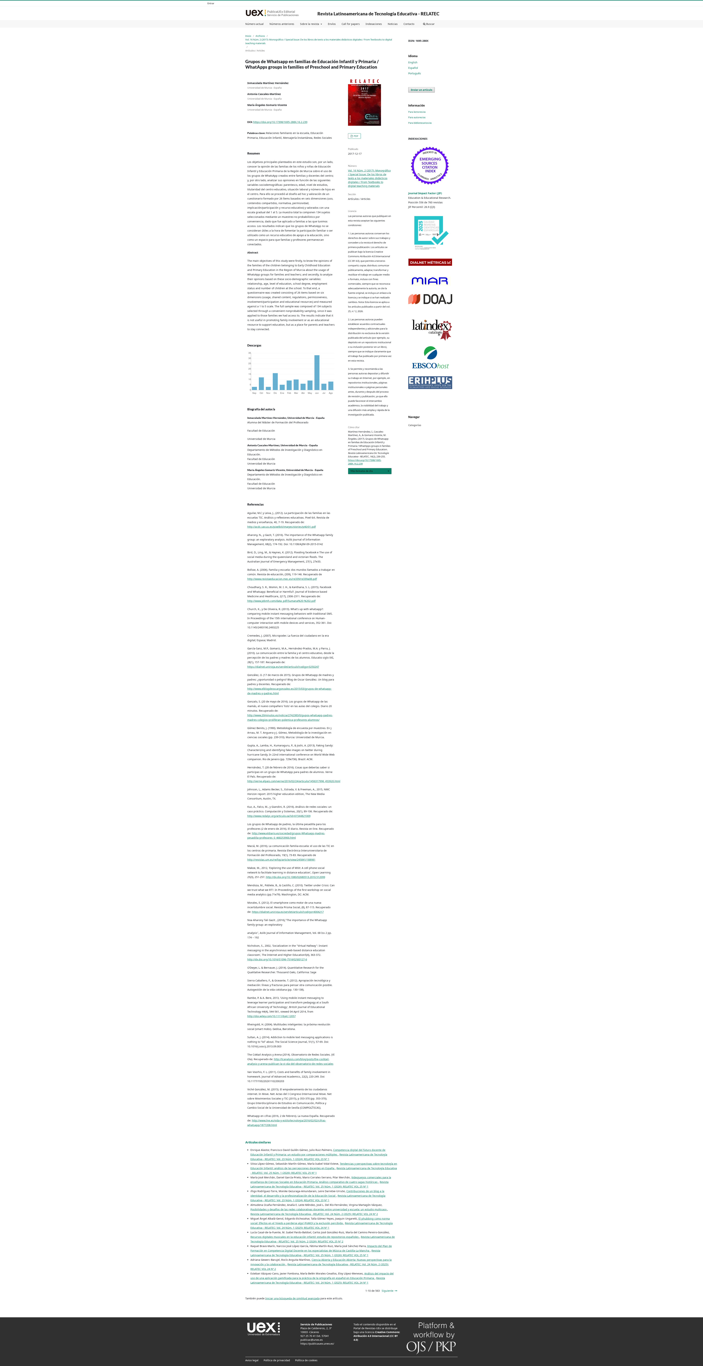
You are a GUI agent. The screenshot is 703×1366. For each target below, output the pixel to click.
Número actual (254, 24)
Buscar (430, 24)
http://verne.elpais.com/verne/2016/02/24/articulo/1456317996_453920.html (293, 781)
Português (414, 73)
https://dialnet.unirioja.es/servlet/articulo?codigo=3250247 (283, 666)
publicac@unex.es (311, 1339)
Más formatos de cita (362, 470)
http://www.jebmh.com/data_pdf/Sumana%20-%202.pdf (281, 601)
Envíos (332, 24)
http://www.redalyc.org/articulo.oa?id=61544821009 (278, 816)
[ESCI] (430, 165)
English (412, 62)
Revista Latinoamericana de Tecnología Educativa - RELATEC (378, 13)
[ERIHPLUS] (430, 382)
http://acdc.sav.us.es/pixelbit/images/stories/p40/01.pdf (281, 526)
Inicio (248, 36)
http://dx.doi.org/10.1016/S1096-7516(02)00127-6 (277, 959)
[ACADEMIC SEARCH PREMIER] (430, 357)
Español (413, 68)
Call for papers (351, 24)
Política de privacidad (277, 1360)
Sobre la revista (310, 24)
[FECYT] (430, 233)
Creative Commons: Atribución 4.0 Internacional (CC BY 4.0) (377, 1335)
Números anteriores (281, 24)
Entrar (210, 3)
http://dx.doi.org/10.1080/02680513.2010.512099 (295, 877)
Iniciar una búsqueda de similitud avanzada (292, 1298)
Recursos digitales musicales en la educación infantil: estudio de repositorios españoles (304, 1237)
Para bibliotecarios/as (420, 122)
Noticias (393, 24)
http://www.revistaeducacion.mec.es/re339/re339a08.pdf (282, 579)
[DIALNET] (430, 262)
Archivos (260, 36)
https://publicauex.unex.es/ (317, 1343)
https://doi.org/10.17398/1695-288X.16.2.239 (280, 122)
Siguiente (387, 1290)
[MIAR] (429, 280)
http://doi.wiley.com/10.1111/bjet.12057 (271, 1016)
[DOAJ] (430, 299)
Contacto (408, 24)
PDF (355, 136)
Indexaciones (374, 24)
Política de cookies (306, 1360)
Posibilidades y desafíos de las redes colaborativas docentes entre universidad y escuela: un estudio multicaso (318, 1209)
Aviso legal (251, 1360)
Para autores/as (416, 117)
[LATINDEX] (430, 329)
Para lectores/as (417, 111)
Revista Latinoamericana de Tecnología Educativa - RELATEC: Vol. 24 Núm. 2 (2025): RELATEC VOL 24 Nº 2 (314, 1214)
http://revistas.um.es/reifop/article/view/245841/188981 (281, 859)
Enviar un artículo (421, 90)
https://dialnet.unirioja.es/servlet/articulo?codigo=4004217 (288, 912)
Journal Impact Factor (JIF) (425, 193)
